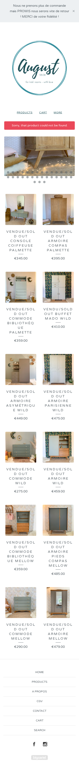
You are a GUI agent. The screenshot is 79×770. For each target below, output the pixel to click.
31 (44, 182)
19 (27, 177)
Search (39, 730)
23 (47, 177)
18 (22, 177)
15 (8, 177)
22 (42, 177)
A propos (39, 691)
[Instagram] (45, 744)
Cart (43, 112)
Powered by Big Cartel (39, 757)
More (58, 112)
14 (71, 172)
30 (39, 182)
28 (71, 177)
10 (52, 172)
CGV (40, 701)
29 (34, 182)
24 (52, 177)
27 (66, 177)
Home (39, 672)
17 (18, 177)
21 (37, 177)
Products (24, 112)
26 (61, 177)
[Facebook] (34, 744)
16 (13, 177)
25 (56, 177)
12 (61, 172)
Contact (39, 711)
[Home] (39, 68)
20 (32, 177)
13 (66, 172)
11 (56, 172)
